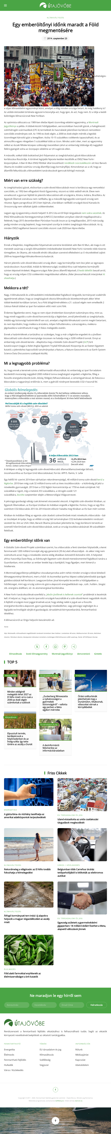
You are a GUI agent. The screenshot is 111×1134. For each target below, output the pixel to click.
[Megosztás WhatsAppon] (55, 646)
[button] (5, 5)
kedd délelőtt (86, 270)
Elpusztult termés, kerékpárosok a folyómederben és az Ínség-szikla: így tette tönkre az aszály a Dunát (19, 739)
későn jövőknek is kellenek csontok (64, 594)
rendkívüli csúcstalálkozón (77, 163)
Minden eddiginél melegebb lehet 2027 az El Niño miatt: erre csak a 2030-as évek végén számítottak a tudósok (20, 697)
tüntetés (98, 653)
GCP (86, 342)
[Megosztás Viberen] (73, 646)
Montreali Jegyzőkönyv (62, 653)
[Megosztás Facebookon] (46, 646)
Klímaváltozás (55, 17)
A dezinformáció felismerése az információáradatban (53, 748)
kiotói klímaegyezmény (37, 653)
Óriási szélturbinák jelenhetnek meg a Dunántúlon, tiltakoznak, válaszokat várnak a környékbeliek (90, 702)
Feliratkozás (97, 1004)
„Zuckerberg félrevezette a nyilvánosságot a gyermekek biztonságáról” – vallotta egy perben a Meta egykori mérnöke (55, 703)
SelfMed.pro (59, 1101)
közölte (21, 494)
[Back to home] (55, 5)
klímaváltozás (15, 653)
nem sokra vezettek (91, 213)
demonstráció (83, 653)
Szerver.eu (78, 1101)
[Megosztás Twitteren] (37, 646)
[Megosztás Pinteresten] (64, 646)
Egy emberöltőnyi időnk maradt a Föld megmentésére (55, 27)
